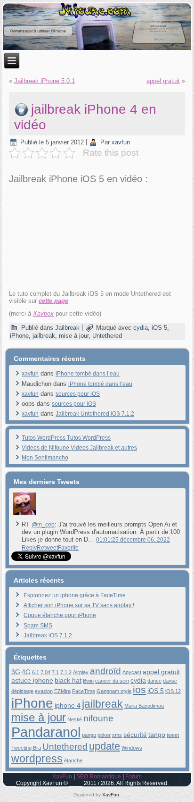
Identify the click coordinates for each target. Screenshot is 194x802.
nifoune (98, 718)
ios (139, 689)
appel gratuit (163, 80)
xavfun (121, 142)
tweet (173, 735)
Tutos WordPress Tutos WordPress (66, 437)
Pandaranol (46, 732)
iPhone (19, 335)
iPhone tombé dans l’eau (88, 373)
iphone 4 (68, 705)
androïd (105, 671)
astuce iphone (32, 680)
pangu (89, 735)
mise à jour (74, 335)
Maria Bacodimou (144, 706)
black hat (68, 680)
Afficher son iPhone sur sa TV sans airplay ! (79, 605)
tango (156, 734)
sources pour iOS (78, 394)
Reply (29, 547)
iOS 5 (159, 327)
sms (117, 735)
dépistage (22, 691)
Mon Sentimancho (45, 457)
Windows (131, 748)
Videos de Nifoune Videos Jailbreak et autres (79, 447)
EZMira (62, 691)
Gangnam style (114, 691)
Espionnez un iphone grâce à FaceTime (75, 595)
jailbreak (43, 335)
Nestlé (74, 719)
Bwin (88, 681)
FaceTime (83, 691)
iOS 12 (173, 691)
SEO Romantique (98, 776)
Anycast (131, 672)
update (104, 746)
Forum (133, 776)
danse (170, 681)
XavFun (62, 776)
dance (154, 681)
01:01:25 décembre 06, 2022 (133, 539)
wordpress (37, 758)
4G (26, 672)
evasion (44, 691)
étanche (73, 760)
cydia (140, 327)
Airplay (81, 672)
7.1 (55, 672)
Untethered (107, 335)
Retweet (47, 547)
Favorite (68, 547)
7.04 (45, 672)
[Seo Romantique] (24, 515)
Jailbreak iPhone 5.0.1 (44, 80)
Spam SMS (38, 625)
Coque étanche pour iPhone (60, 615)
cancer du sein (112, 681)
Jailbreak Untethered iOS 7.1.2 (95, 413)
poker (104, 735)
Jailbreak (67, 327)
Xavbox (43, 313)
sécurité (135, 734)
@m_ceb (43, 524)
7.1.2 (66, 672)
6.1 (35, 672)
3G (15, 672)
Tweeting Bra (26, 748)
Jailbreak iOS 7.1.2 (48, 635)
